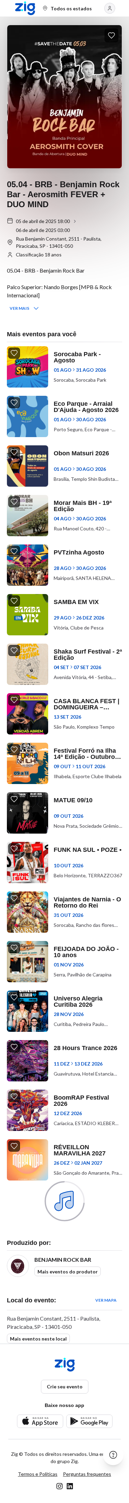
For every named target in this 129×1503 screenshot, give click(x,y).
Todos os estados (71, 8)
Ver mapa (106, 1300)
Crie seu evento (65, 1386)
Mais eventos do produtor (67, 1271)
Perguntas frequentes (87, 1474)
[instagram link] (59, 1486)
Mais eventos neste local (38, 1339)
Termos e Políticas (37, 1474)
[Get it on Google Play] (89, 1421)
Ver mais (19, 308)
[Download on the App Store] (40, 1421)
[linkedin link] (70, 1486)
